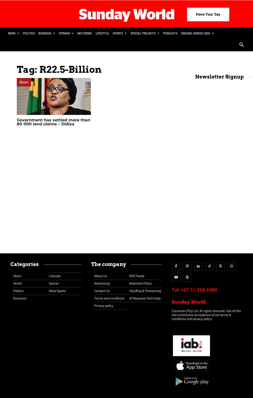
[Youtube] (176, 277)
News (23, 82)
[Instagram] (187, 266)
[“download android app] (191, 387)
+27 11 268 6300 (199, 290)
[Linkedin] (198, 266)
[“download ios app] (191, 372)
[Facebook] (176, 266)
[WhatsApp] (231, 266)
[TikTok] (209, 266)
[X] (220, 266)
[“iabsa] (191, 356)
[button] (242, 45)
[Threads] (187, 277)
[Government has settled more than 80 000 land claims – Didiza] (54, 96)
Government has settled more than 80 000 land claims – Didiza (53, 122)
